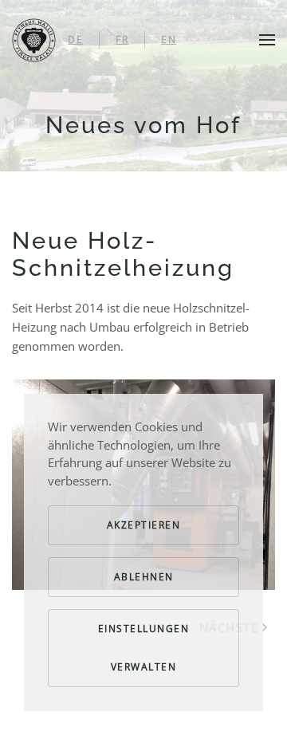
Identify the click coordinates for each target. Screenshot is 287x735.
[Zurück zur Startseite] (34, 40)
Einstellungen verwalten (144, 648)
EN (168, 39)
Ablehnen (144, 577)
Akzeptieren (144, 525)
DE (75, 39)
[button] (267, 40)
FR (122, 39)
